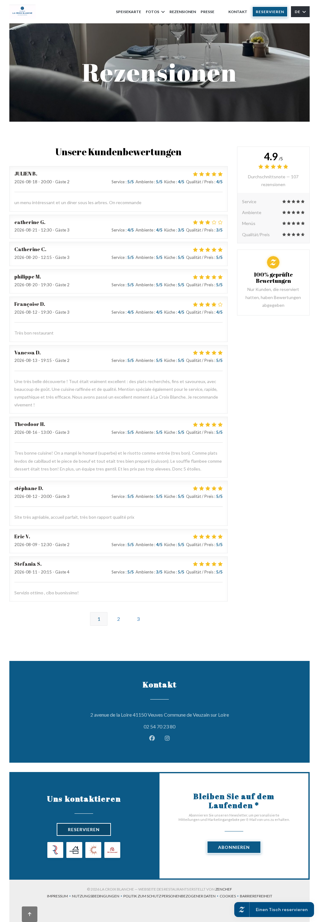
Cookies (230, 897)
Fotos (152, 11)
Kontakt (237, 11)
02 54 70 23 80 (159, 726)
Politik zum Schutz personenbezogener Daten (171, 897)
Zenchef (223, 889)
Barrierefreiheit (256, 897)
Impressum (59, 897)
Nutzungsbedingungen (97, 897)
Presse (207, 11)
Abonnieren (234, 847)
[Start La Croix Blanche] (22, 12)
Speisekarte (128, 11)
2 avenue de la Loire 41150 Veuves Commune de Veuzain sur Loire (187, 714)
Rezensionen (182, 11)
